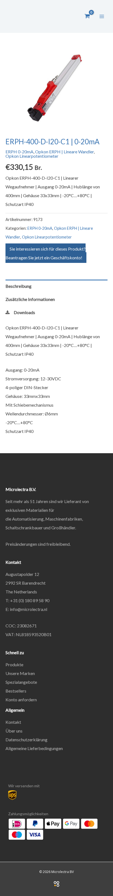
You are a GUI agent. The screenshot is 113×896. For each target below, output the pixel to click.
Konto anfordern (21, 699)
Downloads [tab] (24, 312)
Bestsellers (15, 690)
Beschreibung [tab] (18, 286)
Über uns (13, 730)
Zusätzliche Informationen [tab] (30, 299)
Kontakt (13, 722)
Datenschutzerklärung (26, 739)
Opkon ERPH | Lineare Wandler (64, 151)
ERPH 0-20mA (19, 151)
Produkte (14, 664)
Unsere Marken (20, 673)
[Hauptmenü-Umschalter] (102, 16)
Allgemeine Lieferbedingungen (34, 748)
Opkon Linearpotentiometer (31, 156)
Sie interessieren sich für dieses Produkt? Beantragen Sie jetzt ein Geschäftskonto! (45, 253)
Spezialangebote (21, 682)
